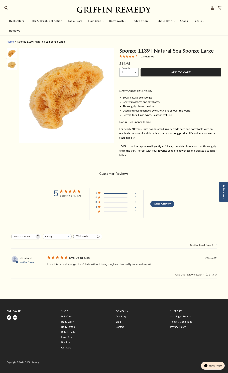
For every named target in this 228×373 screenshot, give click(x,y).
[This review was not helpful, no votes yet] (213, 274)
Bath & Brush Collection (46, 20)
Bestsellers (16, 20)
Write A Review (162, 203)
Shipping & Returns (180, 316)
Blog (118, 321)
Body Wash (117, 20)
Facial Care (75, 20)
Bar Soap (66, 342)
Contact (120, 326)
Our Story (121, 316)
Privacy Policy (178, 326)
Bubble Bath (164, 20)
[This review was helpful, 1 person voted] (207, 274)
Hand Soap (67, 337)
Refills (198, 20)
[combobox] (57, 236)
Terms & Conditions (181, 321)
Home (10, 41)
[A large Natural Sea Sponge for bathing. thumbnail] (11, 53)
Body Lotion (140, 20)
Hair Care (95, 20)
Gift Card (66, 347)
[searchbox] (23, 236)
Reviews (14, 30)
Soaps (184, 20)
